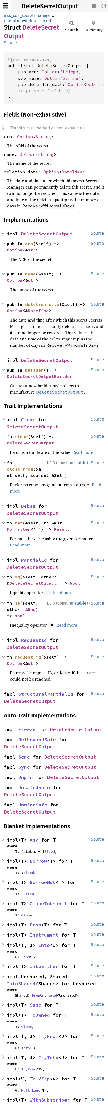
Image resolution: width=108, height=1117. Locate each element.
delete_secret (38, 20)
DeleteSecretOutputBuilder (39, 376)
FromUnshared (44, 995)
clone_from (20, 469)
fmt (19, 523)
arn (29, 243)
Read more (82, 452)
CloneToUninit (48, 903)
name (30, 274)
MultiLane (30, 1090)
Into (44, 945)
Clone (28, 420)
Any (34, 840)
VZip (44, 1079)
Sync (24, 767)
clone (21, 436)
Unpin (25, 777)
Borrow (38, 861)
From (35, 925)
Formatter (18, 529)
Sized (49, 851)
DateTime (96, 84)
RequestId (34, 640)
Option (49, 71)
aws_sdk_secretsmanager (28, 15)
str (32, 249)
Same (35, 1005)
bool (75, 583)
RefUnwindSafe (37, 740)
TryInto (48, 1057)
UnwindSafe (32, 805)
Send (24, 757)
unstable (78, 462)
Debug (28, 506)
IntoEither (44, 966)
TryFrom (48, 1036)
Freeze (27, 729)
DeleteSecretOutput (49, 6)
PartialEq (34, 560)
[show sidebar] (5, 6)
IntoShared (21, 984)
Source (10, 42)
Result (62, 529)
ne (17, 603)
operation (13, 20)
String (68, 71)
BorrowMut (43, 882)
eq (17, 576)
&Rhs (30, 609)
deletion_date (42, 304)
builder (34, 370)
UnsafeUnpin (34, 787)
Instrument (44, 935)
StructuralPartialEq (45, 694)
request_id (28, 657)
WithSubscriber (50, 1100)
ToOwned (40, 1015)
